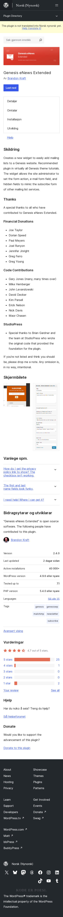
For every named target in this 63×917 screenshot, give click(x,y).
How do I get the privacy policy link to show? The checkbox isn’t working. (20, 472)
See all (55, 690)
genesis (39, 606)
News (7, 776)
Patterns (38, 788)
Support (9, 805)
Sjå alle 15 (53, 598)
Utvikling (12, 128)
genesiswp (52, 606)
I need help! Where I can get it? (24, 499)
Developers (11, 812)
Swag (38, 818)
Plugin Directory (13, 15)
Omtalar (12, 110)
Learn (7, 799)
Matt (8, 836)
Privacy (8, 788)
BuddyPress (13, 848)
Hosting (8, 782)
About (7, 769)
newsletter (52, 614)
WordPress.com (15, 829)
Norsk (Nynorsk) (22, 864)
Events (37, 805)
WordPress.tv (14, 818)
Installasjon (14, 119)
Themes (38, 776)
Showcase (40, 769)
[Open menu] (57, 5)
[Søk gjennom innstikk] (40, 40)
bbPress (11, 842)
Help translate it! (31, 28)
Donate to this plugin (17, 748)
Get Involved (41, 799)
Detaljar (12, 101)
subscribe (53, 621)
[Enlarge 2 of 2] (55, 388)
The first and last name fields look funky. (18, 487)
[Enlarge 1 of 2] (25, 388)
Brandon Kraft (17, 78)
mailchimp (39, 614)
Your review (11, 690)
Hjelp (10, 137)
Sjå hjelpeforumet (15, 716)
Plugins (37, 782)
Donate (39, 812)
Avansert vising (13, 631)
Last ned (11, 87)
